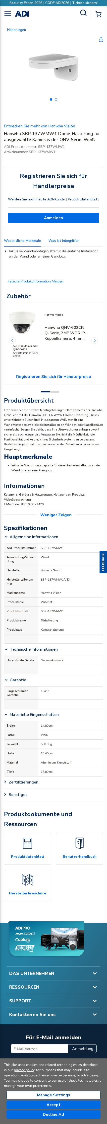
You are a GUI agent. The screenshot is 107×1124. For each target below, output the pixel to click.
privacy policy (24, 1070)
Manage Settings (53, 1095)
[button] (103, 562)
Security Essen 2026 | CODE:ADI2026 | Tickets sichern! (53, 2)
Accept (53, 1105)
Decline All (53, 1114)
